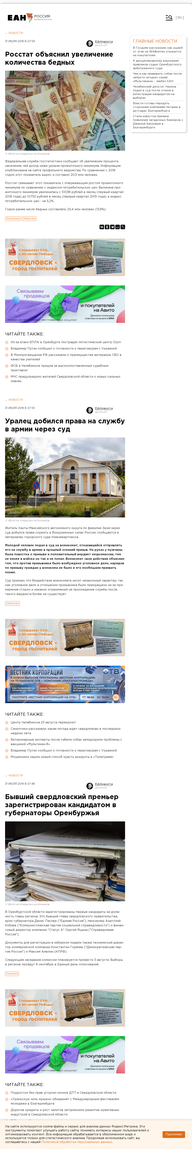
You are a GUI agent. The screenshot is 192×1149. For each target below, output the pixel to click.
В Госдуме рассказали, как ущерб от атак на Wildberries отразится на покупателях (158, 52)
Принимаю (174, 1134)
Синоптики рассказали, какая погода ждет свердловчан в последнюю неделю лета (66, 731)
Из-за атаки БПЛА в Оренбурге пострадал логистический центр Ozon (66, 342)
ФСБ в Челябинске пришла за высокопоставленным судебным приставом (59, 368)
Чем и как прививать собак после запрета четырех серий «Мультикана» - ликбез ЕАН (157, 77)
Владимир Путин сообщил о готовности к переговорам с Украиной (64, 348)
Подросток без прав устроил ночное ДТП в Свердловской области (63, 1092)
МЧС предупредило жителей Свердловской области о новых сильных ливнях (65, 379)
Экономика (13, 219)
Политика (12, 974)
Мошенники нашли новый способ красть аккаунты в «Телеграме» (62, 757)
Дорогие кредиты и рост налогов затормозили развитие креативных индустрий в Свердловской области (65, 1112)
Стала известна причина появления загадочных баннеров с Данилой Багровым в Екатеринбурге (158, 122)
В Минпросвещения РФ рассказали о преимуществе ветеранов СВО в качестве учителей (66, 357)
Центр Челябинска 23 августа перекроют (43, 722)
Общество (29, 219)
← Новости (14, 33)
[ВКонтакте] (102, 227)
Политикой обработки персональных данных (76, 1142)
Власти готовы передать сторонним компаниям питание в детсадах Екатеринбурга (157, 107)
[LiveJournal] (123, 227)
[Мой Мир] (117, 227)
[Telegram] (112, 227)
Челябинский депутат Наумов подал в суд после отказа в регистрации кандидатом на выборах (154, 92)
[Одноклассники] (107, 227)
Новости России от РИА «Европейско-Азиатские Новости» (20, 17)
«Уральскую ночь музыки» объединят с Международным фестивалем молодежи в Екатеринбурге (65, 1101)
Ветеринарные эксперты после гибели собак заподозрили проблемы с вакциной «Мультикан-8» (66, 742)
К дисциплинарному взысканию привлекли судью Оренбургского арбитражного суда (157, 65)
